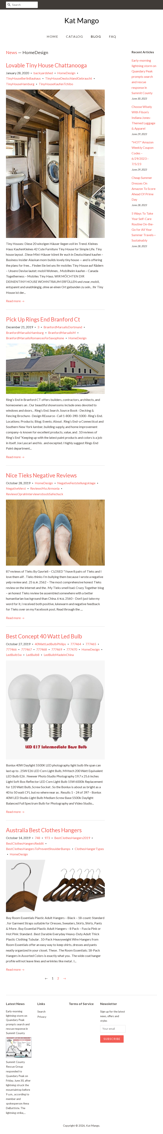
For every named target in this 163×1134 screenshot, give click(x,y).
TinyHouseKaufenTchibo (56, 84)
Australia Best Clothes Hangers (44, 830)
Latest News (15, 1004)
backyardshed (43, 73)
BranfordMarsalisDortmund (63, 327)
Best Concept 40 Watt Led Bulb (44, 636)
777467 (26, 649)
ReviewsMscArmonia (44, 488)
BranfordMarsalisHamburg (25, 332)
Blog (96, 36)
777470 (71, 649)
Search (41, 1011)
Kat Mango (92, 1125)
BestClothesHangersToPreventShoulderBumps (38, 849)
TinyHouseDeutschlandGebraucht (68, 78)
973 (47, 838)
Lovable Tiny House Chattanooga (46, 65)
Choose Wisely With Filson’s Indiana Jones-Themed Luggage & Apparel (143, 117)
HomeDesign (66, 73)
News (11, 52)
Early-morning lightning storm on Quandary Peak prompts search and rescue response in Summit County (144, 76)
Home (52, 36)
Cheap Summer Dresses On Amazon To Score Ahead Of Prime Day (143, 188)
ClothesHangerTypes (89, 849)
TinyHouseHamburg (20, 84)
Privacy (41, 1016)
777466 (11, 649)
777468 (41, 649)
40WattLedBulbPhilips (50, 644)
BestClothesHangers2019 (72, 838)
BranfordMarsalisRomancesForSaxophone (35, 338)
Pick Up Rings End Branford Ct (43, 319)
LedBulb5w (14, 655)
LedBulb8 (32, 655)
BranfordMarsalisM (62, 332)
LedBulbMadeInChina (59, 655)
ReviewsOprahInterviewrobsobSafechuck (34, 494)
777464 (75, 644)
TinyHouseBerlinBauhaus (23, 78)
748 (37, 838)
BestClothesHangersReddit (25, 843)
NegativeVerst (16, 488)
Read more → (15, 301)
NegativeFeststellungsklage (76, 483)
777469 (56, 649)
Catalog (74, 36)
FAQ (112, 36)
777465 (90, 644)
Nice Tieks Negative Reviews (41, 475)
